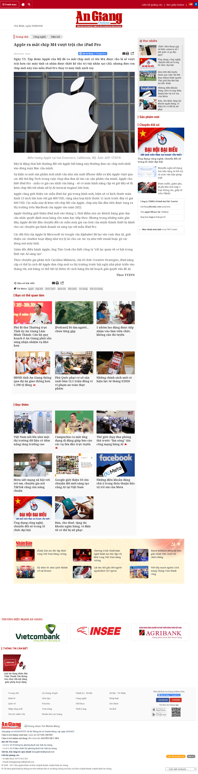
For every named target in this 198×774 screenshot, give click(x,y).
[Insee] (99, 631)
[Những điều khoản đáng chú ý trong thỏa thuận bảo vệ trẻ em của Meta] (116, 465)
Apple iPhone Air (152, 212)
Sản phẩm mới (149, 117)
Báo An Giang (96, 288)
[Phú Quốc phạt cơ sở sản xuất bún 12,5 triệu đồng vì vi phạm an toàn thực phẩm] (74, 363)
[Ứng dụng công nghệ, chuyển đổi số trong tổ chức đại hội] (33, 508)
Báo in (191, 756)
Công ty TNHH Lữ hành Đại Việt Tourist (159, 201)
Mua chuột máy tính (151, 229)
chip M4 (39, 288)
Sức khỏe (114, 703)
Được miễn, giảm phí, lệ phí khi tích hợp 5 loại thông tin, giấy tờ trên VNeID (170, 188)
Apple (31, 288)
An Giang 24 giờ (50, 693)
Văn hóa (46, 703)
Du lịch (112, 708)
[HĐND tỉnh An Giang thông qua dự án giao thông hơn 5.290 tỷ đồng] (33, 363)
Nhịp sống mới (15, 708)
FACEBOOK (163, 700)
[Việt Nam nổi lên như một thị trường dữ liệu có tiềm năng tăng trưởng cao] (33, 422)
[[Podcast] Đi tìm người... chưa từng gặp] (74, 313)
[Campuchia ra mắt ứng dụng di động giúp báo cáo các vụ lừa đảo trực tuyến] (74, 422)
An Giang (83, 288)
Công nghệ (40, 36)
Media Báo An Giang (52, 714)
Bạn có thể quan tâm (29, 295)
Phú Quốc (72, 288)
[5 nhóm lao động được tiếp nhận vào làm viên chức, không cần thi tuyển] (116, 313)
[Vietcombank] (38, 633)
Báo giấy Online (175, 4)
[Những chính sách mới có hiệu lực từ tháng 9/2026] (116, 363)
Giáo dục (46, 698)
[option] (38, 633)
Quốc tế (12, 703)
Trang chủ (21, 36)
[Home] (23, 4)
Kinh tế (11, 698)
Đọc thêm (22, 405)
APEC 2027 (50, 288)
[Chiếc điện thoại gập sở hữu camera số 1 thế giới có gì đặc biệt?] (148, 50)
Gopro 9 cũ (154, 217)
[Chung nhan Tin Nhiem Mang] (41, 725)
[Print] (127, 53)
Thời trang (81, 708)
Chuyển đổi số (149, 125)
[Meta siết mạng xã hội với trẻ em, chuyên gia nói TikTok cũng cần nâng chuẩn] (33, 465)
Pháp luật (114, 698)
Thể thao (80, 703)
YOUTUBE (175, 700)
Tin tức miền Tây (16, 714)
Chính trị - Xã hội (84, 693)
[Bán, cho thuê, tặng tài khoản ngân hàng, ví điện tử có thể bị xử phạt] (74, 508)
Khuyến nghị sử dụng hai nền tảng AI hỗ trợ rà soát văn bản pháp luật (170, 172)
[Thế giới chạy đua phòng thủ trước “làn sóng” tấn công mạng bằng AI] (116, 422)
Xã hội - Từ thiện (117, 693)
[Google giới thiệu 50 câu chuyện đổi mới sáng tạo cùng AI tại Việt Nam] (74, 465)
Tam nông (47, 708)
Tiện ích (55, 36)
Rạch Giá (62, 288)
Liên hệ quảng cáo (152, 4)
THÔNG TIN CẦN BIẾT (15, 648)
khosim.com (155, 206)
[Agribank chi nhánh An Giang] (160, 632)
